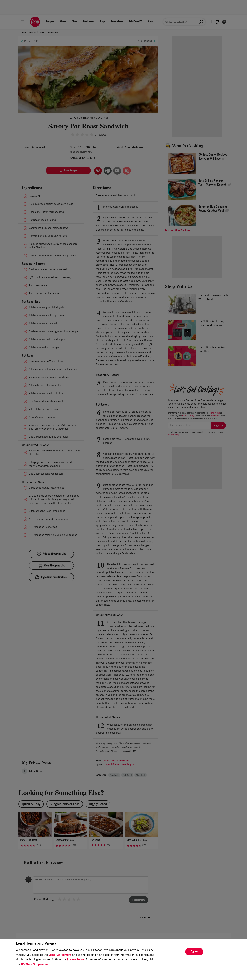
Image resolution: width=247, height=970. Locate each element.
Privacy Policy (75, 959)
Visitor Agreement (60, 955)
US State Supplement (35, 964)
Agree (194, 951)
